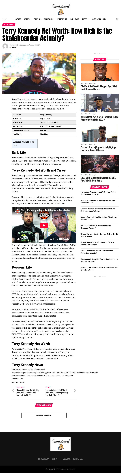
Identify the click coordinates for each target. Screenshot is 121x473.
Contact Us (56, 459)
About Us (66, 459)
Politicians (74, 19)
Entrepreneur (62, 19)
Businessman (48, 19)
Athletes (37, 19)
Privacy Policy (43, 459)
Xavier (14, 47)
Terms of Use (78, 459)
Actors (18, 19)
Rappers (85, 19)
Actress (27, 19)
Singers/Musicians (99, 19)
